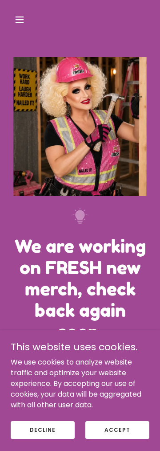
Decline (43, 429)
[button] (26, 20)
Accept (117, 429)
